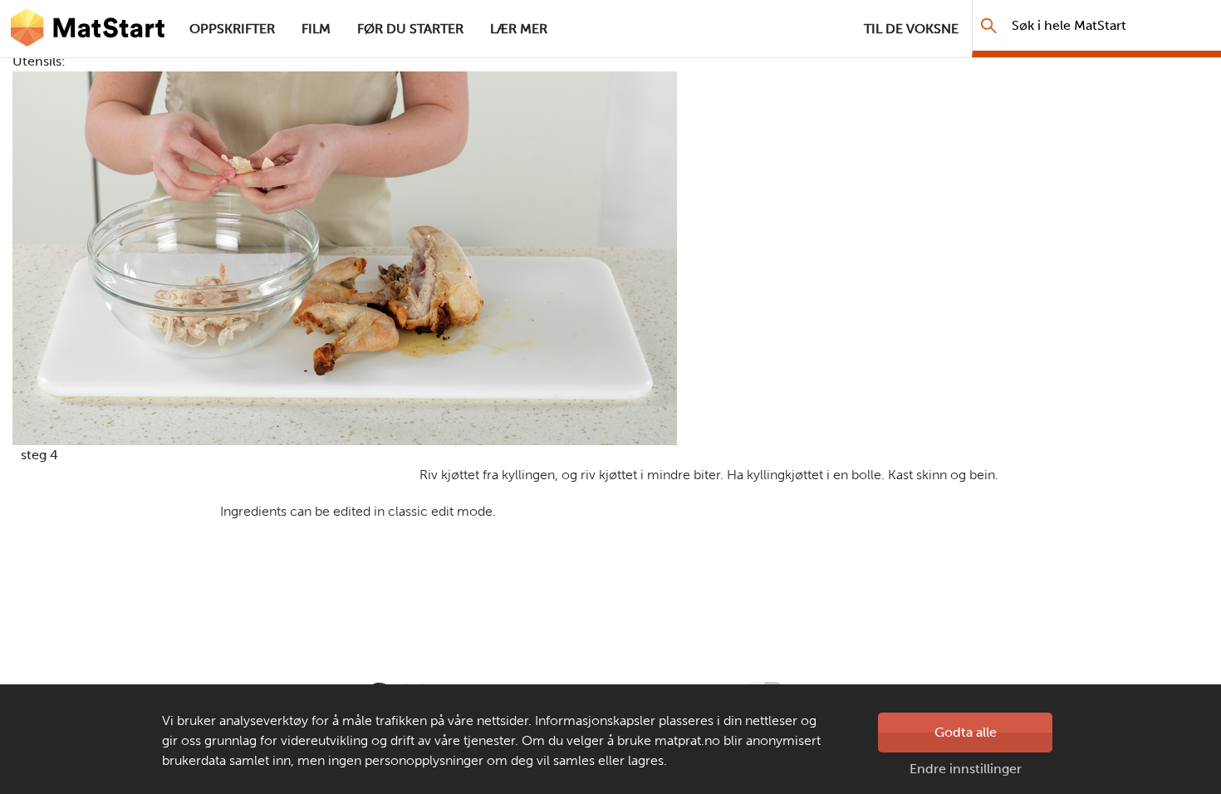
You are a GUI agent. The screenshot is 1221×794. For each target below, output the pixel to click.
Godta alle (965, 732)
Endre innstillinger (966, 769)
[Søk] (989, 25)
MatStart (88, 29)
